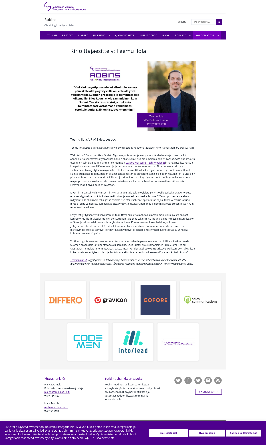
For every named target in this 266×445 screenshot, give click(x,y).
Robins (50, 19)
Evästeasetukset (168, 432)
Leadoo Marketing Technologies (144, 162)
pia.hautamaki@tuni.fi (57, 392)
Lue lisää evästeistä (102, 438)
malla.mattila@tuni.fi (56, 407)
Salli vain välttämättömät (243, 432)
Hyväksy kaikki (207, 432)
